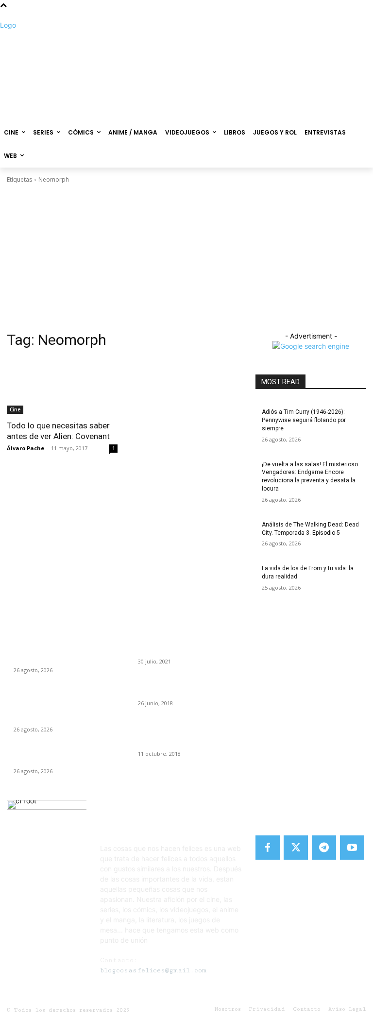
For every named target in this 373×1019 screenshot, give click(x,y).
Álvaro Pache (25, 448)
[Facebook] (267, 847)
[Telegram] (324, 847)
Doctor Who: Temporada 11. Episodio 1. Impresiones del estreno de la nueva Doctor (187, 734)
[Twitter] (296, 847)
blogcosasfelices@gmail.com (153, 970)
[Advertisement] (186, 257)
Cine (15, 409)
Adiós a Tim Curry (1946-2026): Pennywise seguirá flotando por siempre (304, 420)
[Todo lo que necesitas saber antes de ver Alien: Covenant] (62, 386)
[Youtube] (352, 847)
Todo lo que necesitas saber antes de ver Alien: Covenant (58, 431)
